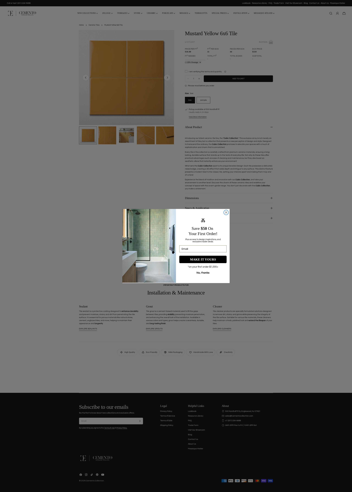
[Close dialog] (226, 212)
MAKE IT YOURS (203, 259)
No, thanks (202, 272)
